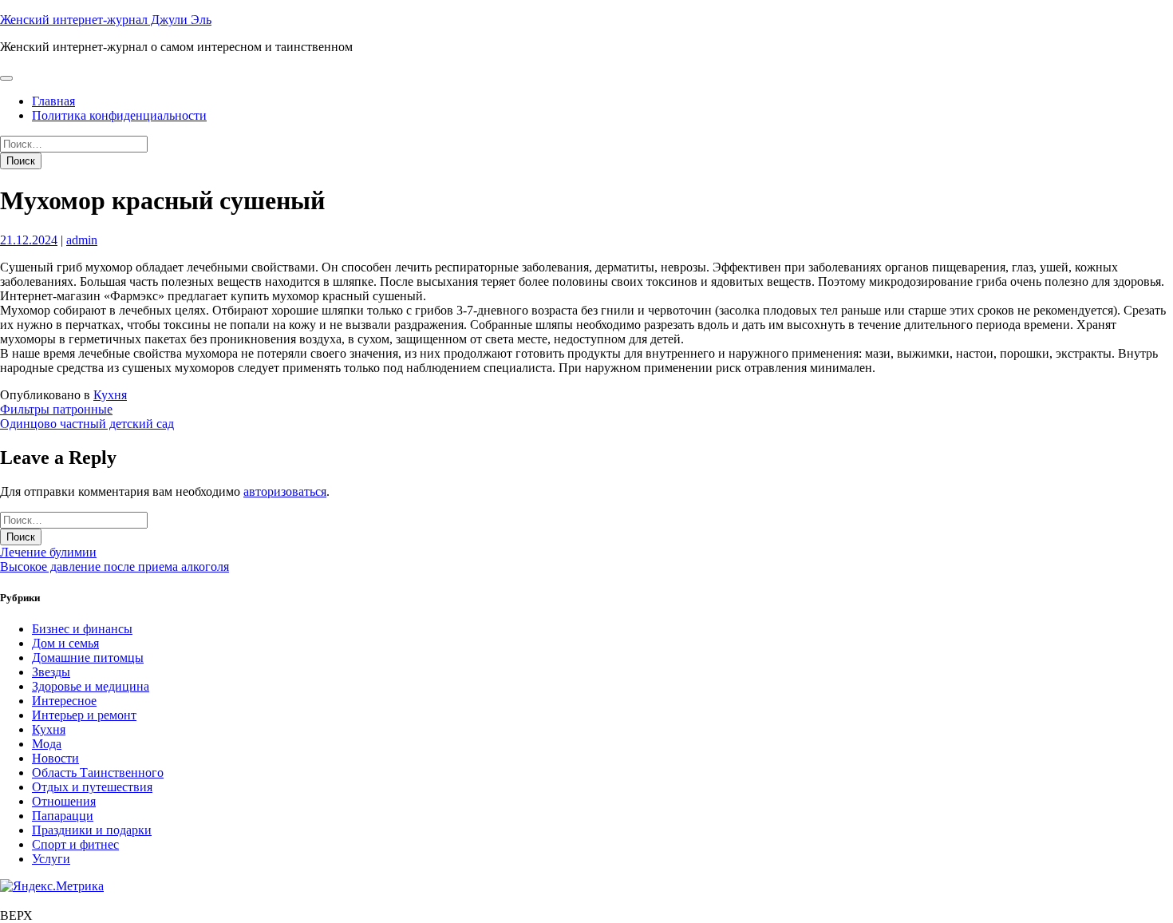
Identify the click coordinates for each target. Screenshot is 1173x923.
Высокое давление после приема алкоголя (114, 566)
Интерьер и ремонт (84, 715)
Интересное (64, 700)
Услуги (51, 859)
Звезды (51, 672)
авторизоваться (284, 491)
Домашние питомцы (88, 657)
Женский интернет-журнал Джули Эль (105, 19)
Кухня (110, 395)
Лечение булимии (48, 552)
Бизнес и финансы (82, 629)
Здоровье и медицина (90, 686)
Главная (53, 101)
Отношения (64, 801)
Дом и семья (65, 643)
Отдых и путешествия (92, 787)
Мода (46, 744)
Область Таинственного (98, 772)
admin (81, 240)
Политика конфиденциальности (119, 115)
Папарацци (62, 815)
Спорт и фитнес (75, 844)
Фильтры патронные (56, 409)
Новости (55, 758)
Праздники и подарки (92, 830)
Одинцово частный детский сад (87, 423)
